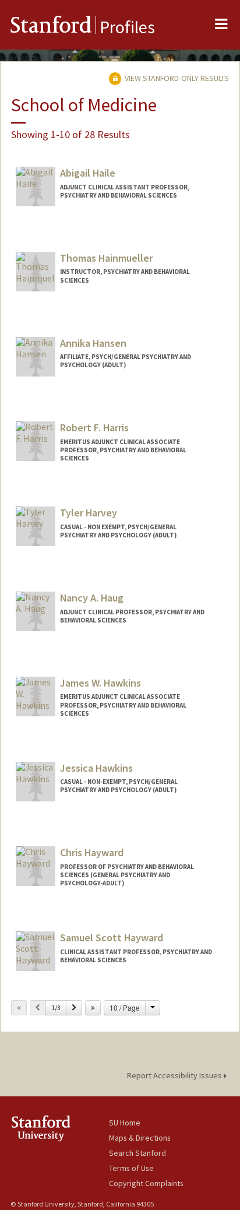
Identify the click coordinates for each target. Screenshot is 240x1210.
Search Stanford (137, 1153)
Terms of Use (131, 1168)
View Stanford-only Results (176, 78)
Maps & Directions (140, 1137)
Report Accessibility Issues (175, 1075)
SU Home (124, 1122)
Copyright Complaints (146, 1183)
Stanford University (59, 1128)
